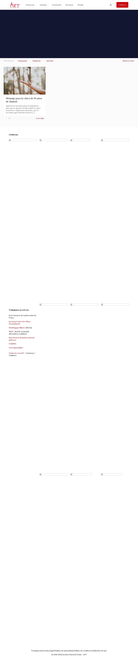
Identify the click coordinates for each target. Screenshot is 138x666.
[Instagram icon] (72, 658)
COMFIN (12, 344)
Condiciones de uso (99, 651)
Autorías (49, 61)
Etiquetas (37, 61)
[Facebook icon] (65, 658)
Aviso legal (49, 651)
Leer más (40, 118)
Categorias (22, 61)
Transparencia (37, 651)
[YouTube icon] (70, 658)
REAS (11, 331)
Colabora (122, 5)
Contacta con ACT (16, 353)
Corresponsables (16, 348)
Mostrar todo (128, 61)
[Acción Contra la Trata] (15, 5)
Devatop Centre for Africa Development (20, 322)
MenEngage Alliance (17, 328)
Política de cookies (81, 651)
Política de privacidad (64, 651)
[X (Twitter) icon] (68, 658)
